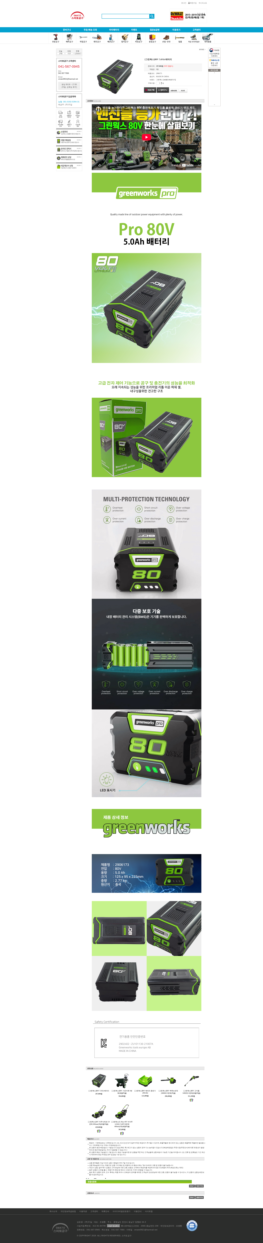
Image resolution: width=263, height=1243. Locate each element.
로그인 (183, 3)
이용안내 (137, 1211)
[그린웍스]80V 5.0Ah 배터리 (99, 1091)
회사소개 (53, 1211)
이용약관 (83, 1211)
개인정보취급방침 (68, 1211)
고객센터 (94, 1211)
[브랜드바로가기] (169, 80)
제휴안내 (105, 1211)
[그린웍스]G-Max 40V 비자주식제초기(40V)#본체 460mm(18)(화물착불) (122, 1124)
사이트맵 (149, 1211)
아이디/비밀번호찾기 (121, 1211)
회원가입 (193, 3)
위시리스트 (203, 3)
